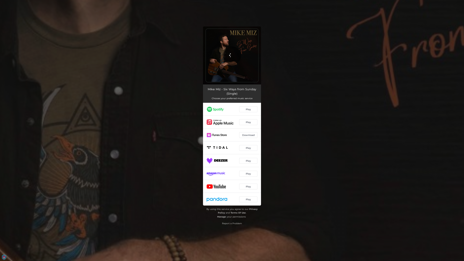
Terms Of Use (238, 212)
